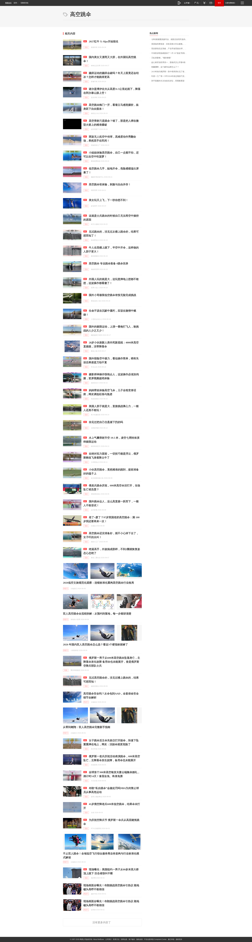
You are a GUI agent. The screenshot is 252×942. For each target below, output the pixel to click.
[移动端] (179, 3)
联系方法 (116, 939)
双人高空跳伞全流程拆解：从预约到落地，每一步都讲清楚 (97, 613)
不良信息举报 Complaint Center (155, 939)
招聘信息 (124, 939)
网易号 (65, 589)
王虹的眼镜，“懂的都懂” (161, 58)
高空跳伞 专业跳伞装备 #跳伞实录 (108, 263)
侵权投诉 (179, 939)
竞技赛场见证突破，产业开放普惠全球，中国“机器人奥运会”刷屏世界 (170, 49)
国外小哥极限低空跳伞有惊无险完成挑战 (112, 295)
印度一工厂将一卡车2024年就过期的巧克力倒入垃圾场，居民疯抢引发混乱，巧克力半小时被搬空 (170, 76)
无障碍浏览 (24, 3)
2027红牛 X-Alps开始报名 (103, 41)
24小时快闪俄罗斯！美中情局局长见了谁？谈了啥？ (170, 72)
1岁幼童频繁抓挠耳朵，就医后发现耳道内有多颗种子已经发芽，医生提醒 (170, 39)
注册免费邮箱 (230, 3)
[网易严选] (196, 3)
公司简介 (108, 939)
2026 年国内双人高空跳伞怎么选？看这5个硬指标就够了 (95, 644)
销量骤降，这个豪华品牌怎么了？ (165, 67)
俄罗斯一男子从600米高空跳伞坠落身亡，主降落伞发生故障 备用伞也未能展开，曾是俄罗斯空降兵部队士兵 (111, 661)
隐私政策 (139, 939)
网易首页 (8, 3)
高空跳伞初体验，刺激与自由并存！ (110, 184)
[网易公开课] (187, 3)
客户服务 (132, 939)
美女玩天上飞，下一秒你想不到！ (108, 200)
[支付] (204, 3)
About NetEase (98, 939)
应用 (15, 3)
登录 (219, 3)
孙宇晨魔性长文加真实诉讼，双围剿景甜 (167, 81)
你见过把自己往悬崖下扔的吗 (106, 422)
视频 (86, 47)
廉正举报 (171, 939)
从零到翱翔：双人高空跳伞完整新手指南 (86, 727)
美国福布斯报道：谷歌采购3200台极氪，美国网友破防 (170, 44)
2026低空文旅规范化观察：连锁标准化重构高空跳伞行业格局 (98, 582)
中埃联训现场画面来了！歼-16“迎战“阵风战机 (169, 53)
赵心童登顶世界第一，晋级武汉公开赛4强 (168, 62)
